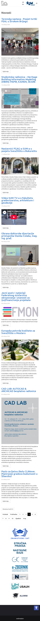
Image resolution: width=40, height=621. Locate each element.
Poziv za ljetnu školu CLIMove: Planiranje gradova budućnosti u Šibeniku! (19, 473)
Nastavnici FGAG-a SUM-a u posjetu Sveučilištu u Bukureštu (19, 149)
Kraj (24, 518)
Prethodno (13, 514)
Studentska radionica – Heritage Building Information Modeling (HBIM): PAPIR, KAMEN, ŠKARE (19, 79)
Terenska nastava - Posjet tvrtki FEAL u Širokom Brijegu (19, 20)
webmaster (20, 618)
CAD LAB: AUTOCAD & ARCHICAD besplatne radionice (18, 390)
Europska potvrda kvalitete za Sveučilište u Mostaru (18, 332)
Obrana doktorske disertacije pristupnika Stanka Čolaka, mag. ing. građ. (19, 236)
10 (12, 518)
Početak (5, 514)
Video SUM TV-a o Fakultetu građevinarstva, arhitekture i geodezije (17, 200)
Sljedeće (18, 518)
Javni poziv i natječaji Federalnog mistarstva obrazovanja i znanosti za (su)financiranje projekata (16, 296)
